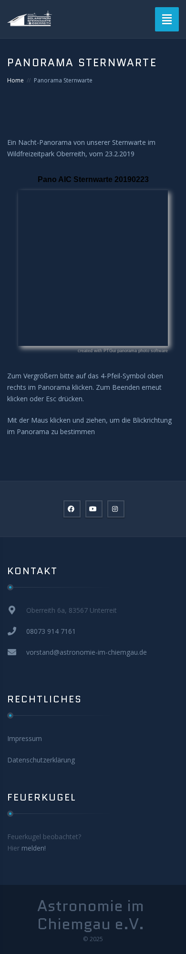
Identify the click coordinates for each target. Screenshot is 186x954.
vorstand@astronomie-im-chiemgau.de (86, 652)
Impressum (24, 738)
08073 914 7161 (51, 631)
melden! (33, 848)
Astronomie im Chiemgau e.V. (90, 915)
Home (15, 80)
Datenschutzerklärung (41, 759)
